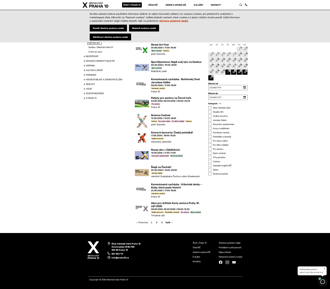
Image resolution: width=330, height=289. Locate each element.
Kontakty (216, 5)
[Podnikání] (84, 75)
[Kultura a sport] (84, 70)
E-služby (198, 5)
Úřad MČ (153, 5)
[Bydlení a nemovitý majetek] (84, 61)
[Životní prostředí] (84, 93)
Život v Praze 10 (132, 5)
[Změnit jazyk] (246, 4)
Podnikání (91, 75)
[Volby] (84, 89)
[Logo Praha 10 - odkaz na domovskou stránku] (95, 5)
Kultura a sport (94, 70)
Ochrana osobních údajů (229, 243)
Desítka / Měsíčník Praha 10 (100, 47)
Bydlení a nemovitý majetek (100, 61)
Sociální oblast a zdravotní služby (104, 79)
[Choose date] (244, 87)
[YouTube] (234, 262)
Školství (90, 84)
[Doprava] (84, 65)
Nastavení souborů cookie (230, 257)
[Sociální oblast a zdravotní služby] (84, 79)
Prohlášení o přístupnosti (230, 247)
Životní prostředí (95, 93)
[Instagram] (227, 262)
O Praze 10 (91, 98)
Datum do (213, 93)
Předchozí (143, 222)
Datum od (213, 83)
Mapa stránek (225, 252)
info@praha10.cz (120, 257)
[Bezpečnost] (84, 56)
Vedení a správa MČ (175, 5)
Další (168, 222)
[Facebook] (220, 262)
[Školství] (84, 84)
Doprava (90, 65)
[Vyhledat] (240, 4)
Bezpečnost (92, 56)
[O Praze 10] (84, 98)
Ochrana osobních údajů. (174, 20)
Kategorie (213, 103)
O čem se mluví (95, 52)
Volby (89, 89)
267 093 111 (117, 254)
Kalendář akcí (94, 43)
